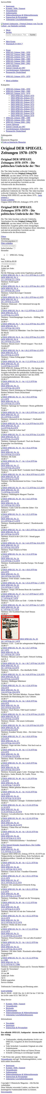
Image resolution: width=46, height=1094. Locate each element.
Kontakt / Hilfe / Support (15, 8)
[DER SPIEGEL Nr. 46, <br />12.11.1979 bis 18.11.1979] (23, 865)
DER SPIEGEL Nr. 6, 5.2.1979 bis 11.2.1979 (10, 314)
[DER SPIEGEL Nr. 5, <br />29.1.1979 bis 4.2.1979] (22, 297)
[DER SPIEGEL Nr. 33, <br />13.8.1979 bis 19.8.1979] (23, 688)
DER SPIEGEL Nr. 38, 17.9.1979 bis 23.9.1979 (10, 755)
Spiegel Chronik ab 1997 (15, 127)
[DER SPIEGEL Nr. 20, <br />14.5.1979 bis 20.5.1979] (23, 501)
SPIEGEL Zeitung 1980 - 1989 (18, 118)
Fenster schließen (7, 200)
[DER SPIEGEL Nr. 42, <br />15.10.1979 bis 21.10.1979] (23, 807)
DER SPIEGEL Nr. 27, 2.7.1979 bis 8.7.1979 (10, 597)
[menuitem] (25, 6)
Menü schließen (12, 81)
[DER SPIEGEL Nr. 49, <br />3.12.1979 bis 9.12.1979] (23, 905)
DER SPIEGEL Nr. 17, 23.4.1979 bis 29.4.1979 (10, 467)
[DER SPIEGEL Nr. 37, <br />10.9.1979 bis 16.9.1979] (23, 739)
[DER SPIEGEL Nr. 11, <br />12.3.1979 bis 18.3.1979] (23, 384)
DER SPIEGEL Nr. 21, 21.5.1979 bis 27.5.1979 (10, 520)
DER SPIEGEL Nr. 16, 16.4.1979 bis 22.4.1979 (10, 453)
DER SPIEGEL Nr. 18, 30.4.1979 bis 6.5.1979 (10, 478)
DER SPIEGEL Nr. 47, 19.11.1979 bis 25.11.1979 (11, 881)
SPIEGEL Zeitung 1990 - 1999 (18, 120)
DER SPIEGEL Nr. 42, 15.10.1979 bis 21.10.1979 (11, 810)
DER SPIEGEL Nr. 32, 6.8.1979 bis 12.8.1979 (10, 678)
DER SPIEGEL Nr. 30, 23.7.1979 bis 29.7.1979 (10, 653)
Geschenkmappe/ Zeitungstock (18, 129)
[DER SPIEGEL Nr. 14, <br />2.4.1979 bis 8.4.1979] (22, 423)
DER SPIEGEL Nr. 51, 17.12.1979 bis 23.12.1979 (11, 934)
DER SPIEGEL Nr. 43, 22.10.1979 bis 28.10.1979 (11, 824)
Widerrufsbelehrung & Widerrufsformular (22, 15)
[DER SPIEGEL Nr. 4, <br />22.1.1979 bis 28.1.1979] (22, 286)
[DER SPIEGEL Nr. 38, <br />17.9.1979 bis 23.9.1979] (23, 752)
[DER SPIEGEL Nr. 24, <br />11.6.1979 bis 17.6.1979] (23, 556)
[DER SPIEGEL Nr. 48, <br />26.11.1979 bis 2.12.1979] (23, 891)
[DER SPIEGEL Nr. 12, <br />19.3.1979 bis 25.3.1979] (23, 399)
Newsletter (10, 1023)
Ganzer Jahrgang (12, 124)
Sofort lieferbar (7, 248)
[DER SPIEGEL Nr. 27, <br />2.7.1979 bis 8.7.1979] (22, 594)
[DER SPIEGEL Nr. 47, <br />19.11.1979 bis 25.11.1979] (23, 878)
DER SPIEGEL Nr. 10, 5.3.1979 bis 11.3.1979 (10, 365)
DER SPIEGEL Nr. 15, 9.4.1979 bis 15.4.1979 (10, 438)
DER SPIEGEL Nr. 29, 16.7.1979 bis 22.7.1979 (19, 640)
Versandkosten (11, 11)
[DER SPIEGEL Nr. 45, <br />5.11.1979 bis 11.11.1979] (23, 847)
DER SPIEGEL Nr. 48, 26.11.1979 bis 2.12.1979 (11, 895)
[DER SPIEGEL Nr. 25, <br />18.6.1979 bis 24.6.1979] (23, 572)
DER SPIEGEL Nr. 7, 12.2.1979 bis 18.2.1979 (10, 327)
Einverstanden (6, 1092)
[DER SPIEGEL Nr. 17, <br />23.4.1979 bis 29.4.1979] (23, 463)
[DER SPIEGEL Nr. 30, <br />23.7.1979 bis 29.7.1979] (23, 650)
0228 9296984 (6, 991)
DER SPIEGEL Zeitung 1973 (22, 102)
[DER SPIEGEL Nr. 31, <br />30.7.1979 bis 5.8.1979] (22, 663)
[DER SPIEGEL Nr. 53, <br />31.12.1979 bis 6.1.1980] (23, 960)
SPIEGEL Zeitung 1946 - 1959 (18, 89)
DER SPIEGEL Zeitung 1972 (22, 100)
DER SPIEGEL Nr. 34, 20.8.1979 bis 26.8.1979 (10, 706)
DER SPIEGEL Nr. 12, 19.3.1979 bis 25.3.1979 (10, 402)
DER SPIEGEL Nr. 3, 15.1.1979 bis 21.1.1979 (10, 278)
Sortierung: (5, 239)
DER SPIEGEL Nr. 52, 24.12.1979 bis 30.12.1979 (11, 948)
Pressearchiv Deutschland (16, 131)
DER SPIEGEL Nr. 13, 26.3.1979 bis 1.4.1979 (10, 416)
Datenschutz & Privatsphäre (16, 17)
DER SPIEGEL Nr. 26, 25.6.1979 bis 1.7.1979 (10, 586)
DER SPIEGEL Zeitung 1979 (22, 116)
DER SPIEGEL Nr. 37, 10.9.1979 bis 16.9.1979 (10, 742)
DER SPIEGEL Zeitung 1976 (22, 109)
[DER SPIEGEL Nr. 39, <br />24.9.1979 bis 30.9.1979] (23, 765)
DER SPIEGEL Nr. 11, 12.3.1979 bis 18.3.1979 (10, 387)
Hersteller (4, 250)
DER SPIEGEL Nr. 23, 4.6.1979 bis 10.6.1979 (10, 546)
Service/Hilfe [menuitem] (19, 11)
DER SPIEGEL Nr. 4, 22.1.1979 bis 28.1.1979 (10, 289)
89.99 (14, 261)
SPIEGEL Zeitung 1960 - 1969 (18, 91)
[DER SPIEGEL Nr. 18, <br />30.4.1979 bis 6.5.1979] (22, 474)
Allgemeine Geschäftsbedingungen (19, 19)
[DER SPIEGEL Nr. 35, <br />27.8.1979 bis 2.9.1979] (22, 714)
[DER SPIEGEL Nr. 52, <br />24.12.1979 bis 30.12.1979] (23, 945)
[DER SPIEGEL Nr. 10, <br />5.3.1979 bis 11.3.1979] (22, 361)
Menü (8, 30)
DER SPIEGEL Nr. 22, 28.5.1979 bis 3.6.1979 (10, 533)
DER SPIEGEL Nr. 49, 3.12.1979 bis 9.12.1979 (10, 908)
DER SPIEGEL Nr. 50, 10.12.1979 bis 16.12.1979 (11, 921)
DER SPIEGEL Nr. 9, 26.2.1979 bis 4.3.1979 (10, 354)
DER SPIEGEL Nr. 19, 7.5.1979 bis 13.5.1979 (10, 491)
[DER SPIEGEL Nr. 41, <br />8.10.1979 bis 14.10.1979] (23, 794)
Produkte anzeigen (8, 246)
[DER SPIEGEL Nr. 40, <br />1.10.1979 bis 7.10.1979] (23, 781)
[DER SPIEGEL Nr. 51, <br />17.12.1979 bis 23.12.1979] (23, 931)
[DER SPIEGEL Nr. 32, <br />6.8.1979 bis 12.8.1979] (22, 674)
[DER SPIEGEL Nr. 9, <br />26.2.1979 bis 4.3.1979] (22, 350)
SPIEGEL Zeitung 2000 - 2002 (18, 122)
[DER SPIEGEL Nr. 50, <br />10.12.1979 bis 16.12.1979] (23, 918)
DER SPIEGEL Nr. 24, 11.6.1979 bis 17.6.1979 (10, 560)
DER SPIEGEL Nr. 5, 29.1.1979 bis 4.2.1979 (10, 300)
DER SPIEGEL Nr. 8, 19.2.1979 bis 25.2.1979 (10, 340)
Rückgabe (10, 1008)
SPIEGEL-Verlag (16, 255)
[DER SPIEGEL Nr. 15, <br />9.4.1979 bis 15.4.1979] (22, 435)
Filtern (3, 236)
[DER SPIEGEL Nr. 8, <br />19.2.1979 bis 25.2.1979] (22, 337)
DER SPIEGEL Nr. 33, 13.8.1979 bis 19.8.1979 (10, 691)
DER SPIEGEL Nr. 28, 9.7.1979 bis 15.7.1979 (10, 608)
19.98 (6, 261)
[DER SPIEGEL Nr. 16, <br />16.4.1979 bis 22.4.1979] (23, 450)
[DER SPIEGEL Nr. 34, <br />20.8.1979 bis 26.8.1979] (23, 703)
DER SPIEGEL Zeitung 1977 (22, 111)
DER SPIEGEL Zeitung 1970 (22, 96)
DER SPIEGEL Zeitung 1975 (22, 107)
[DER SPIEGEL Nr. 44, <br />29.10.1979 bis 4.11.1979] (23, 834)
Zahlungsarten (11, 13)
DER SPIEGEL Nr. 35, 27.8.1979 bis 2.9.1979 (10, 717)
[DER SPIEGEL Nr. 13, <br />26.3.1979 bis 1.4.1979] (22, 412)
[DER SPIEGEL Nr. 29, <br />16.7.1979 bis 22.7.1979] (10, 639)
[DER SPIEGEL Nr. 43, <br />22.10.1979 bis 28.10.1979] (23, 821)
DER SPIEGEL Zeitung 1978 (22, 113)
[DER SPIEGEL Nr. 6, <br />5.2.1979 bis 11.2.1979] (22, 311)
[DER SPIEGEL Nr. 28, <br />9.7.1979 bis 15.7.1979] (22, 605)
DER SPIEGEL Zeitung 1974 (22, 104)
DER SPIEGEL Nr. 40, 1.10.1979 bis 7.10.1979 (10, 784)
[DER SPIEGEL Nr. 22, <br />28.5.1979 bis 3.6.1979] (22, 530)
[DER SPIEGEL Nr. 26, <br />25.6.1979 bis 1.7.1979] (22, 583)
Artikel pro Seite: (7, 268)
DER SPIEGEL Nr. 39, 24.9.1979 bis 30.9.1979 (10, 768)
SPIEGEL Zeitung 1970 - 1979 (18, 93)
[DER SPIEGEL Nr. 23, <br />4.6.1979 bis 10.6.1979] (22, 543)
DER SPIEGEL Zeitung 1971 (22, 98)
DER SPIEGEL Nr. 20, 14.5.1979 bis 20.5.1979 (10, 504)
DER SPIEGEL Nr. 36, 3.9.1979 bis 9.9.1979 (10, 729)
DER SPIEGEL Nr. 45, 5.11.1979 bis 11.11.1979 (10, 850)
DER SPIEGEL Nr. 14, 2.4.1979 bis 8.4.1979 (10, 427)
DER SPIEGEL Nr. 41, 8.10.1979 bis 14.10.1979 (11, 797)
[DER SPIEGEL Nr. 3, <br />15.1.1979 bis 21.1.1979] (22, 275)
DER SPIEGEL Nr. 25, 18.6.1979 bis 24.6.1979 (10, 575)
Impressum (10, 6)
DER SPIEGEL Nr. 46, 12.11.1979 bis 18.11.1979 (11, 868)
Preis (3, 259)
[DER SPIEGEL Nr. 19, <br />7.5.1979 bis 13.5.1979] (22, 488)
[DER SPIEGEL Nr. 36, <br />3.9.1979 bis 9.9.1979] (22, 725)
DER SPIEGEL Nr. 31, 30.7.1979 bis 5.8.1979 (10, 667)
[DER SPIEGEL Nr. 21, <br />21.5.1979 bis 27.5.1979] (23, 516)
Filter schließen (7, 243)
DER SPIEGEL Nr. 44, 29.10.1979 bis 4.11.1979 (11, 837)
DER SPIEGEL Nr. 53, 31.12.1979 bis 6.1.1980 (10, 963)
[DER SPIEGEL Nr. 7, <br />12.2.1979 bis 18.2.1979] (22, 324)
